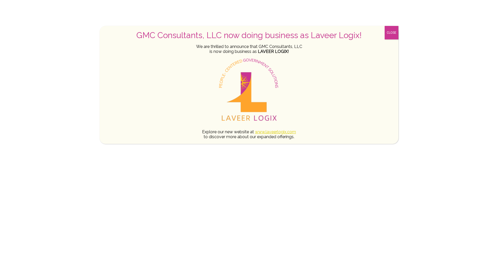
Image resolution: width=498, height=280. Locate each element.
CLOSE (391, 32)
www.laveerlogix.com (275, 131)
